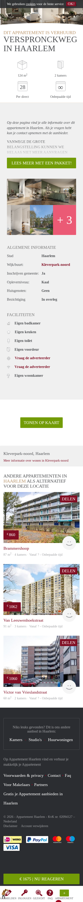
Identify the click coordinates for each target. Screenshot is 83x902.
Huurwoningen (60, 739)
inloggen (24, 898)
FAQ (50, 898)
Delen (68, 499)
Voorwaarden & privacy (23, 775)
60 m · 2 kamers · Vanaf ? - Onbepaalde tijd (32, 698)
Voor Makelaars (16, 784)
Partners (41, 784)
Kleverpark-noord (56, 265)
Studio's (35, 739)
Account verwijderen (34, 826)
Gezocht (39, 898)
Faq (68, 775)
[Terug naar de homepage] (5, 895)
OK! (71, 4)
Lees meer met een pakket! (42, 163)
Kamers (15, 739)
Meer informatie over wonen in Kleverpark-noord (35, 460)
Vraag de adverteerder (32, 358)
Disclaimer (10, 826)
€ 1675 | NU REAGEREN (42, 879)
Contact (54, 775)
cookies (31, 4)
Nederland (10, 821)
